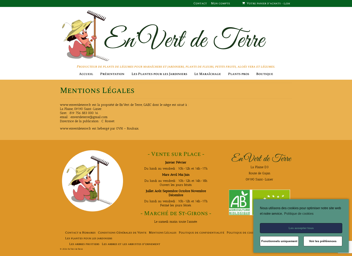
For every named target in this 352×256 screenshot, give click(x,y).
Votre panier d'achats (268, 3)
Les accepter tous (301, 228)
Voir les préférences (323, 241)
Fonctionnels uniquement (279, 241)
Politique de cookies (299, 213)
